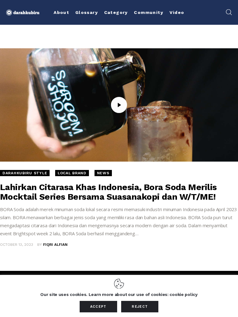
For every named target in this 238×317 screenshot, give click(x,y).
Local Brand (72, 173)
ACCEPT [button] (98, 307)
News (103, 173)
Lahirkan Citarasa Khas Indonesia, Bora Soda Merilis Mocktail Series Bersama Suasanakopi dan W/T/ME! (108, 192)
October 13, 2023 (16, 244)
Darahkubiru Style (24, 173)
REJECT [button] (140, 307)
